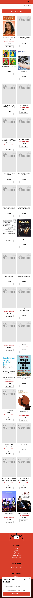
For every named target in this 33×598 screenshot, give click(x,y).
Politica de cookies (16, 567)
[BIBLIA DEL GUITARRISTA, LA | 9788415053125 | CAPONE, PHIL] (24, 228)
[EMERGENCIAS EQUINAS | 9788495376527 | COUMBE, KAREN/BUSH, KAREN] (9, 331)
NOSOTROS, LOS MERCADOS (9, 514)
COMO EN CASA (24, 445)
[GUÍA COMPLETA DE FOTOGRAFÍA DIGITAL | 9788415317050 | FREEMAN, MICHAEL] (24, 467)
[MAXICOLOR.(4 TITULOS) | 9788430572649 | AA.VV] (9, 57)
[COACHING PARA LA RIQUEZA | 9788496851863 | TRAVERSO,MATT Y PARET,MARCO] (9, 399)
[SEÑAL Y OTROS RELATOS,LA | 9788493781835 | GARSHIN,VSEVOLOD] (24, 399)
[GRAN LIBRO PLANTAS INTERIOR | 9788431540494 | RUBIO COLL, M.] (9, 161)
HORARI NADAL (16, 557)
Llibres (16, 550)
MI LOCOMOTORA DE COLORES (24, 38)
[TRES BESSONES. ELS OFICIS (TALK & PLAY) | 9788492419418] (9, 94)
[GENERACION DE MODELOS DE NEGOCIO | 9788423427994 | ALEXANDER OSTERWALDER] (9, 224)
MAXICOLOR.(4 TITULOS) (9, 67)
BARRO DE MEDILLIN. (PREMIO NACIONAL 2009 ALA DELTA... (9, 140)
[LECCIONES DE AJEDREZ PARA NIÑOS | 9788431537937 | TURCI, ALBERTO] (24, 161)
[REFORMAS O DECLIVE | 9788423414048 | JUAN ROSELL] (24, 501)
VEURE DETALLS (9, 46)
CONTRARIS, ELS (24, 105)
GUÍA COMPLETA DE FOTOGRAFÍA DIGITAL (24, 479)
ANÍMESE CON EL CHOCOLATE (9, 445)
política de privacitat (21, 590)
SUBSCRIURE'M (16, 594)
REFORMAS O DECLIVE (24, 513)
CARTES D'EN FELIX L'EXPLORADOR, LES (24, 309)
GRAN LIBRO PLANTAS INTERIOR (9, 174)
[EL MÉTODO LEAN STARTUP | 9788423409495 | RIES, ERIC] (24, 331)
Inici (16, 548)
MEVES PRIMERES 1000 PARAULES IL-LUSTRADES (9, 208)
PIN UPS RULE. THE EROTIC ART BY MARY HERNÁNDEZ (9, 479)
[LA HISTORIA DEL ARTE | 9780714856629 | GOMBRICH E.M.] (9, 297)
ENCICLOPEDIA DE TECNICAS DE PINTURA (24, 275)
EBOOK (16, 553)
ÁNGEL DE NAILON (24, 139)
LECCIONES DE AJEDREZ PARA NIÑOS (24, 174)
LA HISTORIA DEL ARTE (9, 309)
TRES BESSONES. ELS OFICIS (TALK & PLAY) (9, 106)
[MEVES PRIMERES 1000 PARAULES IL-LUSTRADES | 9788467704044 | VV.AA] (9, 195)
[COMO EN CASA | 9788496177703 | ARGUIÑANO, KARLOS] (24, 433)
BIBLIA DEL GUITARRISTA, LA (24, 238)
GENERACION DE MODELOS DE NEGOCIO (9, 232)
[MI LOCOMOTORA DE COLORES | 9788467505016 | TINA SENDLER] (24, 26)
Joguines (16, 552)
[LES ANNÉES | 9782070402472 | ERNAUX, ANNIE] (24, 60)
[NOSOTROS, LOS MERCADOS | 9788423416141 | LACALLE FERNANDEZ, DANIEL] (9, 501)
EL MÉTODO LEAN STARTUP (24, 343)
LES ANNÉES (24, 71)
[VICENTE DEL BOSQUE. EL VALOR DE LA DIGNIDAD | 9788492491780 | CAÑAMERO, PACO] (24, 195)
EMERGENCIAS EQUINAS (9, 343)
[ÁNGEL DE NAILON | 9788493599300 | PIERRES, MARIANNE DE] (24, 127)
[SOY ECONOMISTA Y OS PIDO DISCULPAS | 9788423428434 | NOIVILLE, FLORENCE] (9, 263)
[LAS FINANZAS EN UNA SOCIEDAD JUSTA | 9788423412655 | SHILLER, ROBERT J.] (9, 365)
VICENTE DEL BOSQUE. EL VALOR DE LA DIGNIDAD (23, 208)
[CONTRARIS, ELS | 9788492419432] (24, 94)
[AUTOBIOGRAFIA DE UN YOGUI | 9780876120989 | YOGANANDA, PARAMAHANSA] (9, 26)
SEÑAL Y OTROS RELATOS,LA (24, 412)
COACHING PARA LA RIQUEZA (9, 411)
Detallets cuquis (16, 555)
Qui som (16, 576)
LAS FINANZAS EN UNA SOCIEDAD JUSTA (9, 378)
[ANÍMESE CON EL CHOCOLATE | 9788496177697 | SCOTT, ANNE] (9, 433)
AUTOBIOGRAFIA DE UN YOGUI (9, 38)
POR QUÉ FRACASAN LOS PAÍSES (24, 378)
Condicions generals (16, 565)
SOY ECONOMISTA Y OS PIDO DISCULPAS (9, 275)
